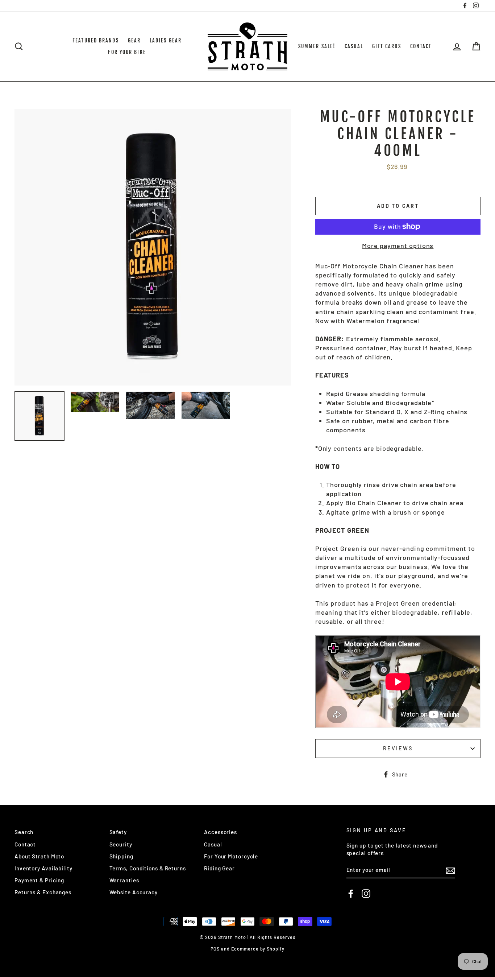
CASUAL (354, 46)
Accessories (220, 832)
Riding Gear (219, 868)
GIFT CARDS (386, 46)
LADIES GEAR (166, 40)
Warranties (124, 880)
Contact (25, 844)
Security (120, 844)
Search (23, 832)
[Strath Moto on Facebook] (350, 893)
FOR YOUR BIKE (127, 52)
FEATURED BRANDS (95, 40)
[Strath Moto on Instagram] (366, 893)
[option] (152, 247)
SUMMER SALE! (317, 46)
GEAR (134, 40)
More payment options (397, 246)
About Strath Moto (39, 856)
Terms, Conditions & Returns (147, 868)
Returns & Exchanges (42, 892)
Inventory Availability (43, 868)
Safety (118, 832)
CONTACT (421, 46)
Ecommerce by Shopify (257, 949)
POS (215, 949)
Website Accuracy (133, 892)
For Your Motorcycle (231, 856)
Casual (213, 844)
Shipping (121, 856)
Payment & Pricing (39, 880)
